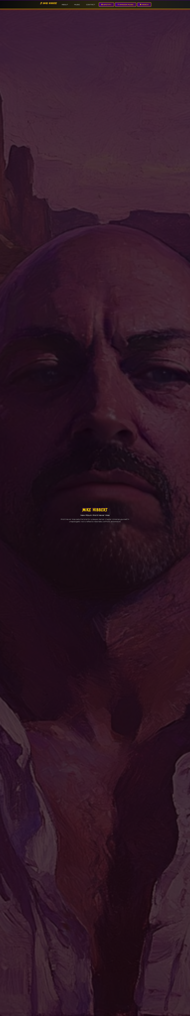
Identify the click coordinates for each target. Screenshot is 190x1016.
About (65, 4)
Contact (90, 4)
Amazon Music (126, 4)
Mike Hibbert (49, 3)
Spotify (107, 4)
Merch (145, 4)
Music (77, 4)
